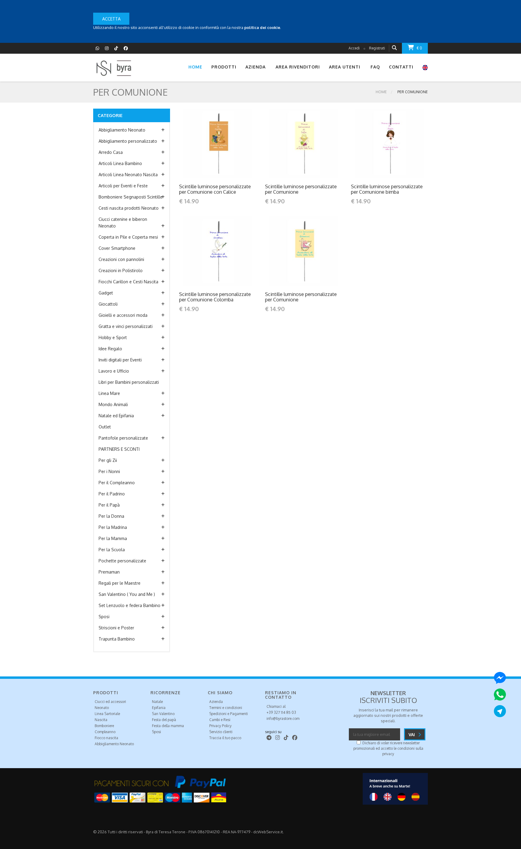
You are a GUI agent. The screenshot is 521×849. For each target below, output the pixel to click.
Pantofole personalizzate (123, 437)
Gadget (106, 292)
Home (195, 66)
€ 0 (419, 48)
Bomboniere (104, 725)
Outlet (105, 426)
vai (412, 734)
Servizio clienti (220, 732)
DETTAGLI (204, 143)
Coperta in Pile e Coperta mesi (128, 237)
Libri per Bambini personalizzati (129, 382)
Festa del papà (164, 719)
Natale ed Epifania (116, 415)
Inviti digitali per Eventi (120, 359)
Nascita (101, 719)
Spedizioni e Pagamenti (228, 713)
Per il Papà (109, 504)
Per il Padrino (112, 493)
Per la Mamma (113, 538)
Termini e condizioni (225, 707)
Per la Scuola (112, 549)
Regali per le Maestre (120, 583)
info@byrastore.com (283, 718)
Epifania (159, 707)
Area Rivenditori (298, 66)
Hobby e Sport (113, 337)
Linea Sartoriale (107, 713)
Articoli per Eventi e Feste (123, 185)
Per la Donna (111, 516)
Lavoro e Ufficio (114, 371)
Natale (157, 701)
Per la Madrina (113, 527)
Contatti (401, 66)
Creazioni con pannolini (121, 259)
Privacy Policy (220, 725)
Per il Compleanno (117, 482)
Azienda (216, 701)
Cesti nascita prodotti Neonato (129, 208)
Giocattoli (108, 304)
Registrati (377, 48)
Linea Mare (109, 393)
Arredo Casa (111, 152)
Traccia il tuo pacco (225, 738)
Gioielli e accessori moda (123, 315)
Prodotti (223, 66)
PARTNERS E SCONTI (119, 449)
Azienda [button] (255, 66)
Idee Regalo (110, 348)
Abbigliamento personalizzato (128, 141)
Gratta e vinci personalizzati (126, 326)
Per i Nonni (109, 471)
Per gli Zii (108, 460)
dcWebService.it (268, 831)
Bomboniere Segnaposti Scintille (131, 196)
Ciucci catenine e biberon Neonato (123, 222)
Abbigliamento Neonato (122, 129)
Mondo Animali (113, 404)
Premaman (109, 571)
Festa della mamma (168, 725)
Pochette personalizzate (122, 560)
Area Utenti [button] (344, 66)
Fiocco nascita (106, 738)
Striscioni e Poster (116, 627)
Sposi (104, 616)
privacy (388, 754)
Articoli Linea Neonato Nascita (128, 174)
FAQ (375, 66)
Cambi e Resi (219, 719)
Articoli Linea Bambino (120, 163)
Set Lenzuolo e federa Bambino (129, 605)
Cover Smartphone (117, 248)
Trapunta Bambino (117, 638)
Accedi (354, 48)
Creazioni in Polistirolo (121, 270)
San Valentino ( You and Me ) (127, 594)
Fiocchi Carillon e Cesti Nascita (128, 281)
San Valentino (163, 713)
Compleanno (105, 732)
